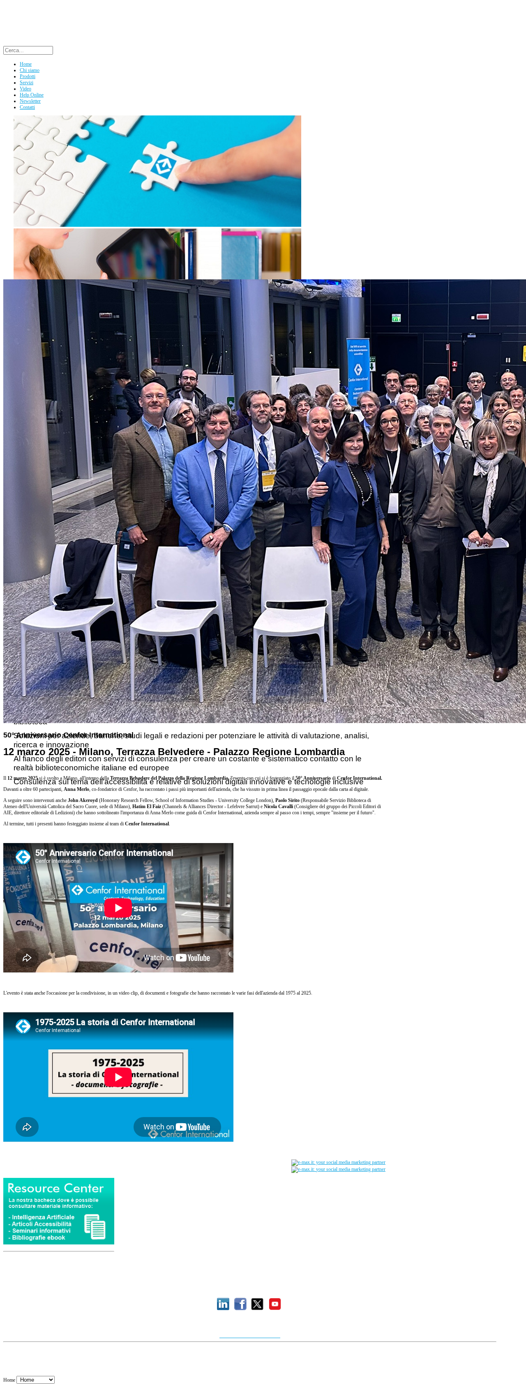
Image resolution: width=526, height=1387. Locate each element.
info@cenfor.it (240, 1287)
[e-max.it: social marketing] (338, 1162)
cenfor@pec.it (359, 1287)
